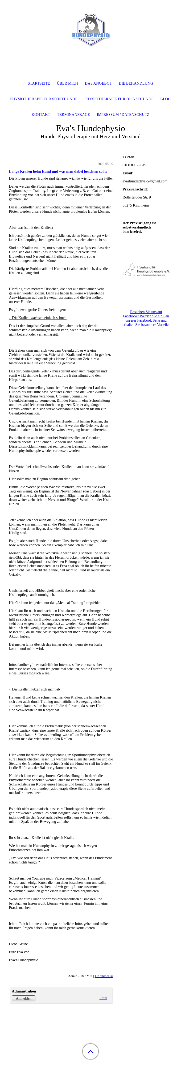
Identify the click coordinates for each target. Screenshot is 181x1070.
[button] (90, 1051)
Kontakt (41, 114)
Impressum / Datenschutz (123, 114)
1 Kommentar (104, 976)
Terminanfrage (73, 114)
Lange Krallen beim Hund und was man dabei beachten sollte (58, 171)
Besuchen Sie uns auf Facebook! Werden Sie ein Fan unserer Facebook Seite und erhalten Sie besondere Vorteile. (146, 318)
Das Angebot (98, 83)
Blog (165, 99)
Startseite (39, 83)
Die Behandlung (136, 83)
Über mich (67, 83)
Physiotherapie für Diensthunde (119, 99)
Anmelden (23, 998)
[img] (90, 29)
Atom (103, 998)
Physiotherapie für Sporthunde (44, 99)
